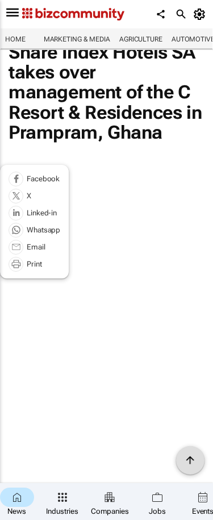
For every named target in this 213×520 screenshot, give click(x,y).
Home (15, 39)
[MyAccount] (201, 14)
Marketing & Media (77, 39)
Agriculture (140, 39)
